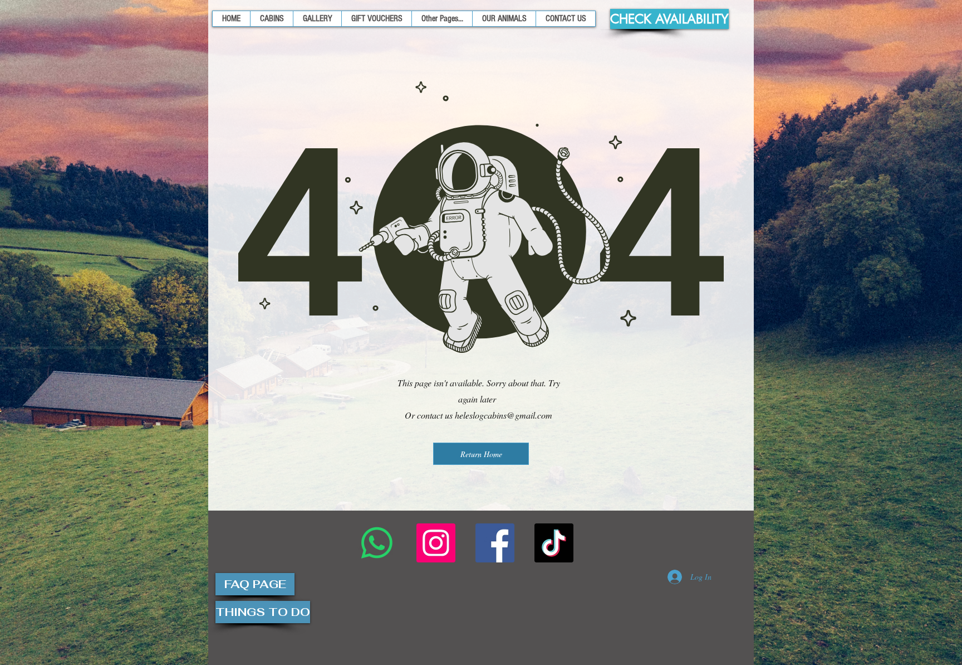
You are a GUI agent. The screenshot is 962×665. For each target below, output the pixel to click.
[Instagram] (435, 542)
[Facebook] (494, 542)
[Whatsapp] (376, 542)
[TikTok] (553, 542)
